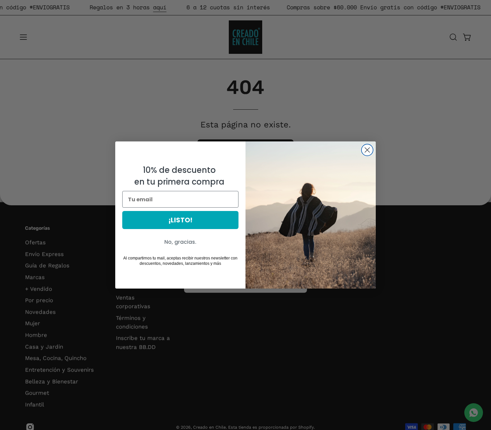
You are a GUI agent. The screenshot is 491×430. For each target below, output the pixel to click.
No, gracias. (180, 242)
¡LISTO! (180, 220)
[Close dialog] (367, 150)
